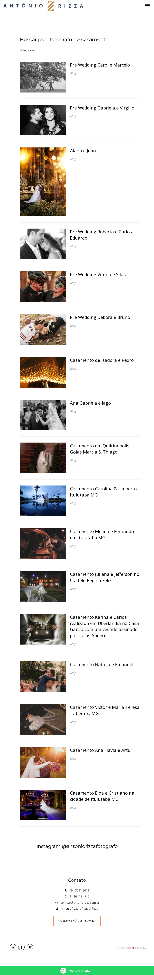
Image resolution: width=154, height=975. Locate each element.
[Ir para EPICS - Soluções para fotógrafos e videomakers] (132, 947)
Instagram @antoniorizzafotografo (77, 846)
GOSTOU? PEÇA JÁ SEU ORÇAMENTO (77, 921)
